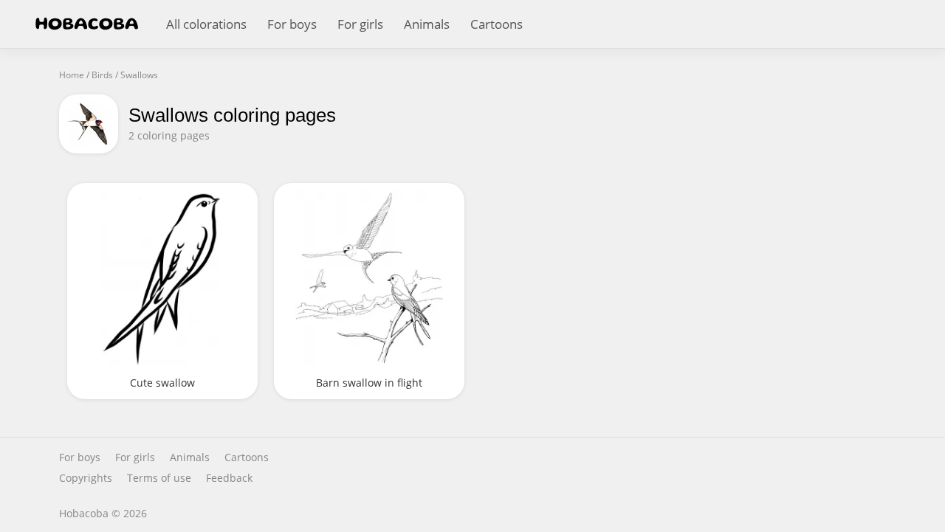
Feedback (229, 478)
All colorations (206, 23)
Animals (427, 23)
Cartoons (496, 23)
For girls (360, 23)
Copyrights (85, 478)
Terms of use (159, 478)
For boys (292, 23)
